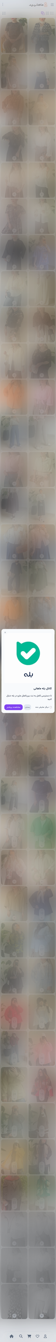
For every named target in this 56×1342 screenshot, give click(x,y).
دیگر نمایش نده (42, 707)
